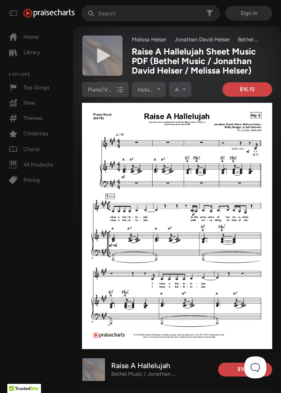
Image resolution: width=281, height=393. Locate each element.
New (29, 103)
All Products (38, 164)
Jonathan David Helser (202, 39)
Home (30, 37)
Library (31, 52)
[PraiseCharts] (49, 13)
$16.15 (247, 89)
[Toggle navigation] (13, 13)
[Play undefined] (102, 55)
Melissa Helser (149, 39)
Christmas (35, 133)
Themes (32, 118)
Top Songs (36, 87)
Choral (31, 149)
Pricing (31, 180)
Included (148, 89)
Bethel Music (253, 39)
